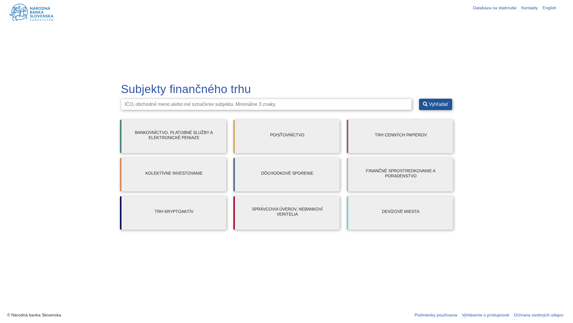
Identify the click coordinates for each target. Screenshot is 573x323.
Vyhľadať (438, 104)
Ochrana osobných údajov (538, 315)
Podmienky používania (436, 315)
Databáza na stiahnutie (495, 7)
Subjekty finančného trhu (186, 89)
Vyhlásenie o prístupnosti (485, 315)
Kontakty (529, 7)
